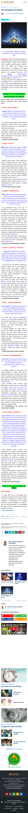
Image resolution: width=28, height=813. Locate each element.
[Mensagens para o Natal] (21, 576)
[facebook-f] (10, 794)
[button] (2, 2)
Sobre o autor (9, 806)
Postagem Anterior (6, 600)
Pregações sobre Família (11, 726)
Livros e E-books (18, 806)
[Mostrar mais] (2, 535)
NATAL (7, 19)
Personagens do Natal (6, 596)
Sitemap (22, 808)
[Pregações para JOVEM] (6, 733)
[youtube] (6, 794)
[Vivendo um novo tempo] (14, 675)
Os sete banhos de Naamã (19, 742)
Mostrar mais (7, 608)
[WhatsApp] (13, 532)
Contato (14, 810)
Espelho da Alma (18, 702)
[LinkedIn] (16, 532)
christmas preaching (14, 7)
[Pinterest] (19, 532)
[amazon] (17, 794)
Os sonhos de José (7, 582)
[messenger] (21, 794)
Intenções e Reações (17, 693)
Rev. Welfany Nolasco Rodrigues (16, 542)
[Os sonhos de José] (7, 576)
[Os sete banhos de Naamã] (6, 742)
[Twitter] (9, 532)
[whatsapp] (14, 794)
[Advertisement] (14, 652)
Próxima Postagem (21, 600)
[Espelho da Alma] (6, 702)
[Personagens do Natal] (7, 590)
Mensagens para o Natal (20, 582)
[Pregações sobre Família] (14, 715)
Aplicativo (15, 808)
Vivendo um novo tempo (11, 686)
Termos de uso (8, 808)
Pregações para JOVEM (18, 733)
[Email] (23, 532)
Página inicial (4, 7)
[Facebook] (6, 532)
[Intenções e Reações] (6, 693)
